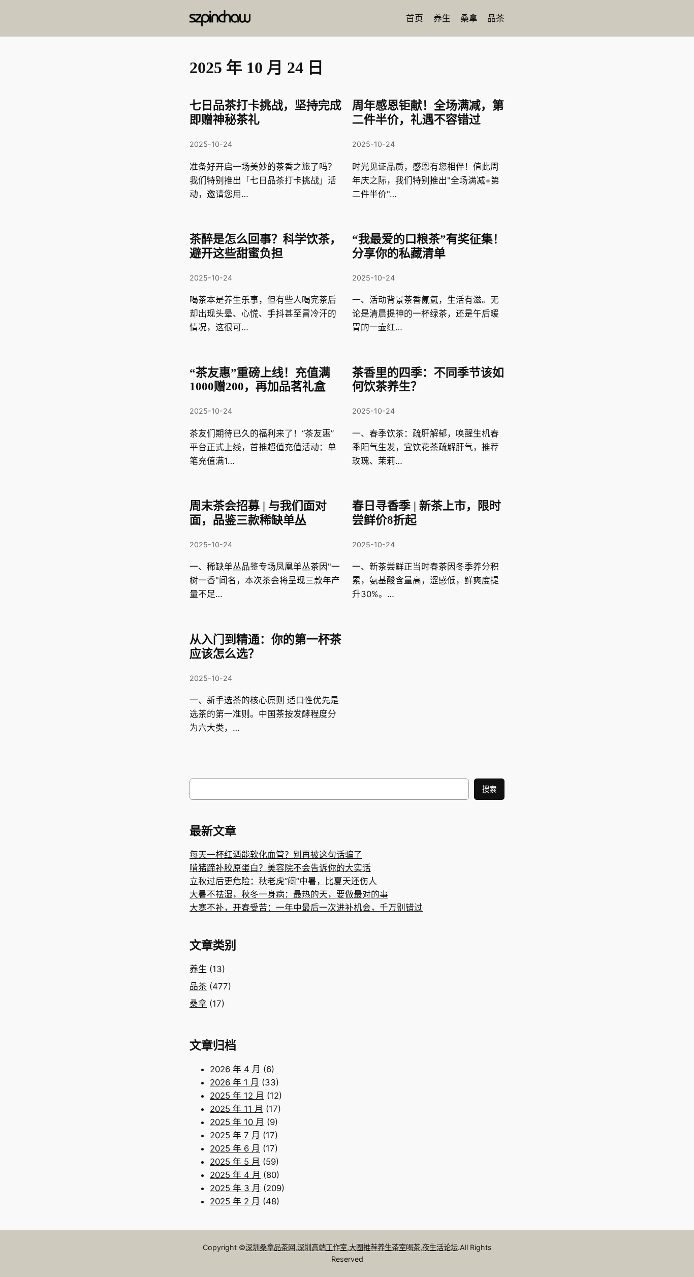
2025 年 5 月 (235, 1162)
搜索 (489, 789)
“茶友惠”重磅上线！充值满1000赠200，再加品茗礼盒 (260, 379)
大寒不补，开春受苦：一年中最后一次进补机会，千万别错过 (306, 907)
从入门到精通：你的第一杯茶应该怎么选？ (265, 646)
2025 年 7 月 (235, 1135)
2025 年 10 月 (237, 1122)
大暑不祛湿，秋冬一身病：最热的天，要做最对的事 (289, 894)
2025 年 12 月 (237, 1096)
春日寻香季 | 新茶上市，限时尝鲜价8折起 (426, 512)
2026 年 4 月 (235, 1069)
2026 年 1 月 (234, 1082)
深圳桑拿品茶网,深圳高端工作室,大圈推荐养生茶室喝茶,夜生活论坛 (351, 1247)
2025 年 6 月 (235, 1148)
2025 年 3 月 (235, 1188)
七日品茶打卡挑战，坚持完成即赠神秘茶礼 (265, 112)
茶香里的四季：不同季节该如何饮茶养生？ (428, 379)
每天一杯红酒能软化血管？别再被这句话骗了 (276, 855)
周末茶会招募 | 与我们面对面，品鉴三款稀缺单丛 (258, 512)
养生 (198, 969)
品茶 (198, 986)
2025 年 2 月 (235, 1201)
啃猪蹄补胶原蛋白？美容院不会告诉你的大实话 (280, 868)
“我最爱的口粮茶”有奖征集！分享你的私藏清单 (428, 246)
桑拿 (198, 1004)
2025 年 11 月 (236, 1109)
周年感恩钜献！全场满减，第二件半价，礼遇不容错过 (428, 112)
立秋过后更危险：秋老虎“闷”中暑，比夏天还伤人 (283, 881)
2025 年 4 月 (235, 1175)
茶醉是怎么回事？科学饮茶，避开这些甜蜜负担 (265, 246)
